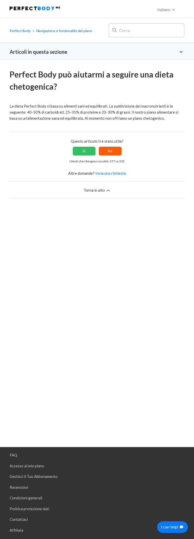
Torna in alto (95, 190)
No (110, 151)
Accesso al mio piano (27, 466)
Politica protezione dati (29, 508)
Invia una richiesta (110, 173)
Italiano (164, 9)
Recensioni (19, 487)
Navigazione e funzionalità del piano (64, 31)
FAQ (13, 455)
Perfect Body (20, 31)
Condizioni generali (26, 498)
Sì (84, 151)
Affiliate (16, 530)
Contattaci (19, 519)
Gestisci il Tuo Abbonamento (34, 476)
